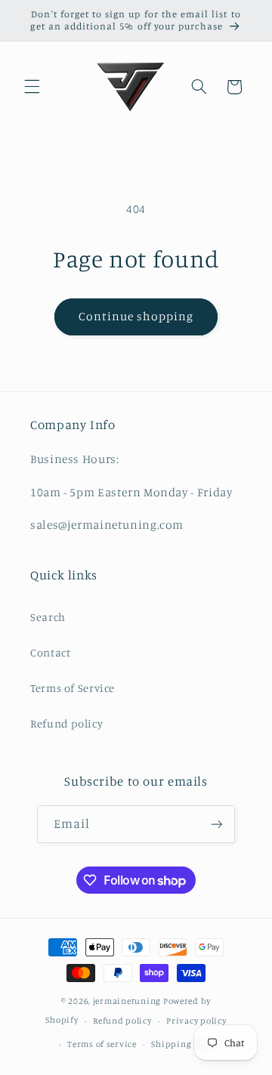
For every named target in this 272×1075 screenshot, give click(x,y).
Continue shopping (136, 316)
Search (48, 616)
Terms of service (102, 1044)
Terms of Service (72, 687)
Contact (50, 652)
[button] (31, 87)
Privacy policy (196, 1020)
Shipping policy (185, 1044)
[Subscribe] (216, 823)
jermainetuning (127, 1001)
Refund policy (66, 723)
